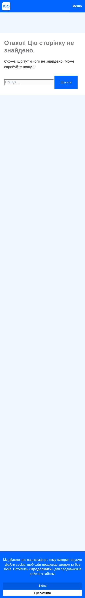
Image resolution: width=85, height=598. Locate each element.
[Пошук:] (29, 82)
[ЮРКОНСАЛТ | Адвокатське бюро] (6, 6)
